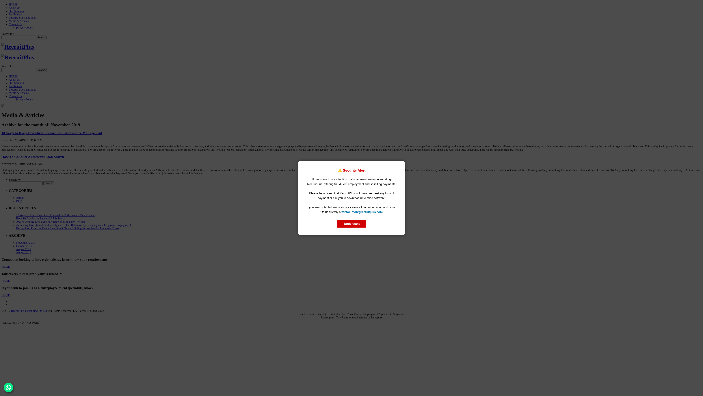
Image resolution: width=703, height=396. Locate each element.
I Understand (351, 223)
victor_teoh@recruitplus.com (362, 212)
